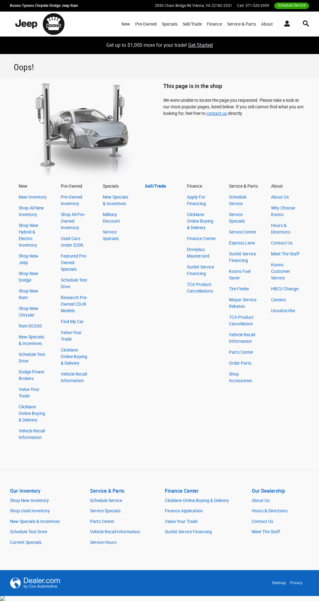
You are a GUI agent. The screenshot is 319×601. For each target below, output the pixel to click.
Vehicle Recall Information (115, 531)
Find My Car (72, 321)
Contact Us (282, 242)
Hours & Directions (270, 510)
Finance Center (201, 238)
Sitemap (279, 583)
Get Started (200, 45)
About (267, 24)
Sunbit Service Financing (188, 531)
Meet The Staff (285, 253)
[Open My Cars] (285, 24)
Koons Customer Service (280, 271)
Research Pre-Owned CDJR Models (74, 304)
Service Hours (103, 542)
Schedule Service (106, 500)
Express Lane (242, 242)
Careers (278, 299)
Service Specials (105, 510)
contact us (217, 113)
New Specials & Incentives (35, 521)
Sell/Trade (192, 24)
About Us (280, 197)
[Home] (26, 24)
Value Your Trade (181, 521)
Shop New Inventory (29, 500)
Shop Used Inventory (30, 510)
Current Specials (25, 542)
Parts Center (241, 352)
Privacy (296, 583)
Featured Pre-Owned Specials (74, 263)
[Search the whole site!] (306, 24)
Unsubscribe (283, 310)
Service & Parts (241, 24)
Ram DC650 (30, 325)
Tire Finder (239, 288)
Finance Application (184, 510)
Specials (170, 24)
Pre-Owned (146, 24)
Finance (214, 24)
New (125, 24)
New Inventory (33, 197)
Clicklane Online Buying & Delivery (32, 413)
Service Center (242, 231)
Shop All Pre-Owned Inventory (73, 221)
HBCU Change (284, 288)
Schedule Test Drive (28, 531)
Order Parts (240, 363)
